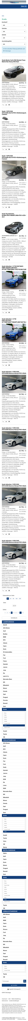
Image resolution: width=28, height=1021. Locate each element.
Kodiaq (5, 721)
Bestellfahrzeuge (9, 850)
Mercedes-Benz (7, 679)
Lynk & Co (6, 676)
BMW (4, 637)
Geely (4, 767)
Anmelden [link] (14, 985)
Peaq (5, 897)
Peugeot (5, 697)
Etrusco (5, 929)
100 (16, 598)
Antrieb (4, 35)
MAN (4, 788)
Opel (4, 694)
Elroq (5, 713)
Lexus (4, 785)
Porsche (5, 700)
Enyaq (5, 883)
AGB (9, 999)
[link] (3, 104)
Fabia (5, 715)
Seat (4, 706)
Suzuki (5, 731)
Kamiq (5, 717)
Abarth (5, 625)
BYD (4, 640)
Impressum (4, 999)
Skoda (5, 709)
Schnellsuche (14, 618)
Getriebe (4, 28)
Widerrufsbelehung (16, 999)
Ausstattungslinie (7, 41)
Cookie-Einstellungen (14, 1000)
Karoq (5, 719)
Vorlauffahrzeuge (9, 740)
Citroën (5, 643)
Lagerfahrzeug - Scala (14, 81)
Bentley (5, 634)
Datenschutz (5, 1000)
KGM (4, 779)
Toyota (5, 734)
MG (4, 682)
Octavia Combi (7, 723)
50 (13, 598)
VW (4, 737)
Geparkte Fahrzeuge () (14, 989)
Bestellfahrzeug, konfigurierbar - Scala (14, 235)
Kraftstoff (4, 22)
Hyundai (5, 664)
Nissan (5, 688)
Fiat (4, 655)
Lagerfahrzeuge (8, 622)
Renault (5, 703)
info (3, 16)
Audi (4, 631)
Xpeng (5, 847)
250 (20, 598)
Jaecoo (5, 667)
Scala (5, 725)
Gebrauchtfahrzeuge (10, 911)
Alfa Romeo (6, 628)
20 (10, 598)
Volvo (4, 841)
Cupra (4, 646)
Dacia (4, 649)
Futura (5, 661)
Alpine (5, 853)
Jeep (4, 670)
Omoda (5, 691)
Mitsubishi (6, 685)
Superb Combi (7, 727)
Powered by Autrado (22, 1019)
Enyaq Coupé (6, 885)
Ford (4, 658)
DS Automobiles (7, 652)
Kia (4, 673)
